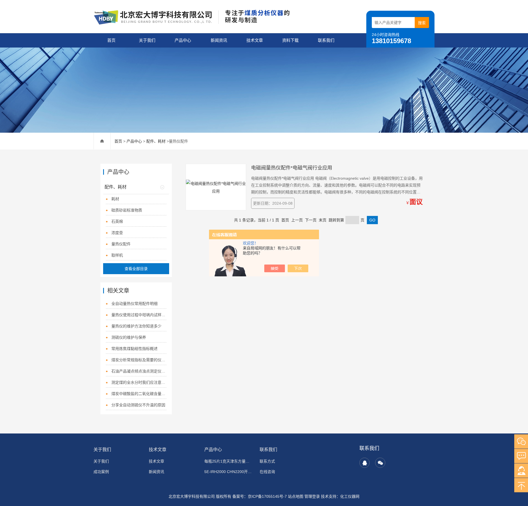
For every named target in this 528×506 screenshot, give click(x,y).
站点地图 (295, 496)
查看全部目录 (136, 268)
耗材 (115, 199)
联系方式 (267, 461)
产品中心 (183, 40)
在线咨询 (267, 471)
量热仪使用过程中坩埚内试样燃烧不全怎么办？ (138, 315)
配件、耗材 (156, 141)
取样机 (117, 255)
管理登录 (312, 496)
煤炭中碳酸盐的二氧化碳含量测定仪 (138, 393)
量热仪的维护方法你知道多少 (136, 326)
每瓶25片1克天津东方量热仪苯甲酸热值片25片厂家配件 (228, 461)
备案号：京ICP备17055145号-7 (259, 496)
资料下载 (290, 40)
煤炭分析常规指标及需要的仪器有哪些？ (138, 360)
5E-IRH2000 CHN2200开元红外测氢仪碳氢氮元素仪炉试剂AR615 (228, 471)
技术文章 (254, 40)
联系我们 (326, 40)
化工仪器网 (349, 496)
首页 (111, 40)
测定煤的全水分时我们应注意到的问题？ (138, 382)
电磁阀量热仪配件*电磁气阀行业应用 (291, 168)
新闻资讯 (219, 40)
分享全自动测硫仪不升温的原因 (138, 405)
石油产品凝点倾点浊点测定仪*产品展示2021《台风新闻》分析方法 (138, 371)
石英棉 (117, 221)
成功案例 (101, 471)
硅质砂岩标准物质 (126, 210)
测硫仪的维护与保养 (128, 337)
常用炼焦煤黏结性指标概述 (134, 348)
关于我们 (147, 40)
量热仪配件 (121, 244)
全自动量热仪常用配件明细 (134, 303)
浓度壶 (117, 232)
